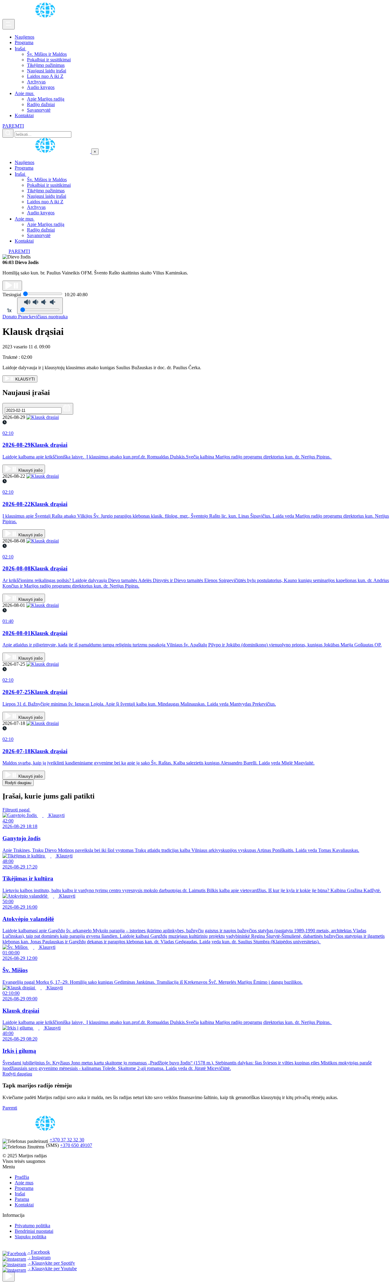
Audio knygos (41, 87)
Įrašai (20, 48)
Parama (22, 1199)
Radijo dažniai (41, 104)
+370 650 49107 (76, 1145)
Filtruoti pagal (16, 809)
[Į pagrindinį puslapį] (46, 151)
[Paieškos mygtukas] (7, 133)
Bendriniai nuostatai (34, 1231)
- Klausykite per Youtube (52, 1268)
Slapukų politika (30, 1236)
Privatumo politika (32, 1225)
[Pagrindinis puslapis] (46, 16)
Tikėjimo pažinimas (46, 65)
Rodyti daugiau (18, 782)
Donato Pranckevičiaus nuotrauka (35, 316)
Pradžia (22, 1177)
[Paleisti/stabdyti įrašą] (12, 286)
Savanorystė (39, 110)
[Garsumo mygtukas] (40, 305)
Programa (24, 42)
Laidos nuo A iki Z (45, 76)
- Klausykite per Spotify (51, 1263)
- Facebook (38, 1252)
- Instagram (39, 1257)
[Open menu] (8, 24)
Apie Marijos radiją (45, 99)
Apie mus (25, 93)
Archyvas (36, 81)
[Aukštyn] (8, 1276)
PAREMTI (13, 125)
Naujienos (24, 37)
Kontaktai (24, 115)
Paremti (9, 1107)
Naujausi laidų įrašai (46, 70)
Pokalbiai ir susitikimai (49, 59)
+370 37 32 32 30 (67, 1139)
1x (9, 310)
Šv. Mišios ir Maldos (47, 54)
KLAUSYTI (24, 379)
